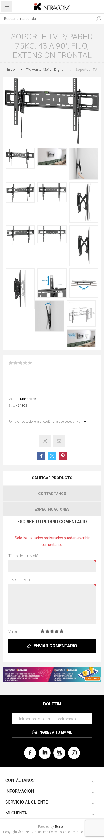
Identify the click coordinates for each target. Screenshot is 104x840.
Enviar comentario (55, 645)
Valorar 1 (42, 631)
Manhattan (28, 399)
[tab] (52, 478)
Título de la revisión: (24, 556)
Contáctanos (52, 494)
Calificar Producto (52, 478)
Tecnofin (60, 827)
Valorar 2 (47, 631)
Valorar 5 (61, 631)
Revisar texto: (19, 580)
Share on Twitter (52, 456)
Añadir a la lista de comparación (45, 441)
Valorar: (15, 631)
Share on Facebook (41, 456)
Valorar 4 (56, 631)
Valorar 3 (52, 631)
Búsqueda (98, 18)
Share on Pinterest (63, 456)
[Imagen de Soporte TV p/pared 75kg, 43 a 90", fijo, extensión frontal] (20, 158)
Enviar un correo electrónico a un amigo (59, 441)
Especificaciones (52, 509)
